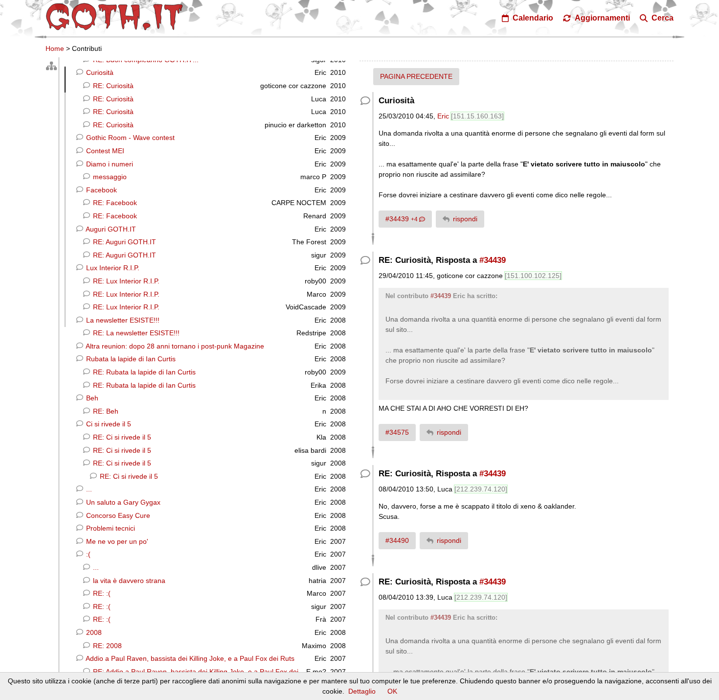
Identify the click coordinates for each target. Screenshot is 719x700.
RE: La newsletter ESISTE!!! (135, 333)
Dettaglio (362, 691)
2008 (93, 632)
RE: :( (101, 593)
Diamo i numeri (108, 164)
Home (54, 48)
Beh (91, 398)
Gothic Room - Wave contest (129, 137)
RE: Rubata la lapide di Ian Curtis (143, 372)
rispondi (465, 219)
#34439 (402, 219)
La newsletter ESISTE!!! (121, 320)
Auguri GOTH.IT (110, 229)
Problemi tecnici (109, 528)
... (88, 489)
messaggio (109, 177)
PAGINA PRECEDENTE (416, 76)
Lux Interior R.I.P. (111, 268)
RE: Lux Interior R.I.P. (125, 281)
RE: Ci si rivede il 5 (121, 437)
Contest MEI (104, 151)
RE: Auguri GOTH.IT (123, 242)
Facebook (100, 190)
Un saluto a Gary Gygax (122, 502)
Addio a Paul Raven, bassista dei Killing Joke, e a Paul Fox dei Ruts (189, 658)
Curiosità (98, 72)
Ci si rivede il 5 (107, 424)
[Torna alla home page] (114, 16)
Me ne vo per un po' (116, 541)
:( (87, 554)
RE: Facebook (114, 203)
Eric (443, 116)
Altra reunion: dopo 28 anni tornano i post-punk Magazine (174, 346)
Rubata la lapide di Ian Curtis (130, 359)
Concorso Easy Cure (117, 515)
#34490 (397, 540)
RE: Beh (104, 411)
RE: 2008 (106, 646)
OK (392, 691)
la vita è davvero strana (128, 580)
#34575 (397, 432)
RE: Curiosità (112, 86)
